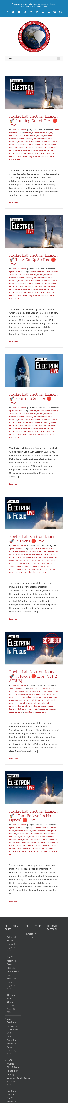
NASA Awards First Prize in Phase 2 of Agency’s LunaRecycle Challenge (13, 1069)
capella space (35, 548)
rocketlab (41, 153)
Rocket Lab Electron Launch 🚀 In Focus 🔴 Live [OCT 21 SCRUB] (34, 676)
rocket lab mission (30, 150)
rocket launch (15, 153)
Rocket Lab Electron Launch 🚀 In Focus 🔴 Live (33, 538)
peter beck (21, 138)
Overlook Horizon (19, 129)
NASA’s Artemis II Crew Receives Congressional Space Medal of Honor (13, 969)
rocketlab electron (47, 569)
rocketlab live (29, 572)
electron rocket (38, 132)
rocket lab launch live (28, 147)
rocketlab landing (24, 156)
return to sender (40, 138)
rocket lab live (44, 147)
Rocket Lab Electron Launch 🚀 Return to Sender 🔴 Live (33, 398)
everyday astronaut (23, 551)
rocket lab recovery (46, 150)
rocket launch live (28, 153)
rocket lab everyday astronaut (21, 144)
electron (27, 132)
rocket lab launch (48, 560)
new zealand (31, 135)
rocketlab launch (40, 156)
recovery (29, 138)
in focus (35, 551)
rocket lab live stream (22, 845)
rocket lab (13, 141)
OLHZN (40, 135)
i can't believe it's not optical (44, 830)
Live (23, 135)
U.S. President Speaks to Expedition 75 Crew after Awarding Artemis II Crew (12, 1033)
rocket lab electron (26, 141)
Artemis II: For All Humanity (12, 941)
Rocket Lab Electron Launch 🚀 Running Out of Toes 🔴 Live (33, 120)
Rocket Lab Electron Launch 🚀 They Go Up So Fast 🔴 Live (33, 259)
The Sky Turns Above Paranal (11, 1000)
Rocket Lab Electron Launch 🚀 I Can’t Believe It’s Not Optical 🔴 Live (33, 815)
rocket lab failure (33, 560)
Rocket (50, 138)
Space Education (16, 271)
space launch (18, 159)
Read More (13, 202)
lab (19, 135)
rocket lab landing (42, 144)
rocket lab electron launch (46, 141)
